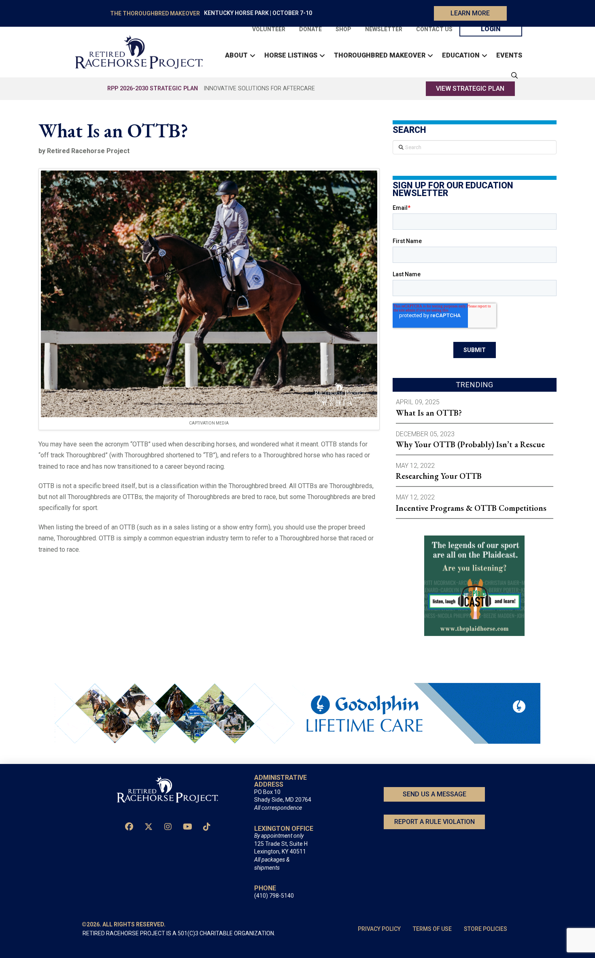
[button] (512, 75)
